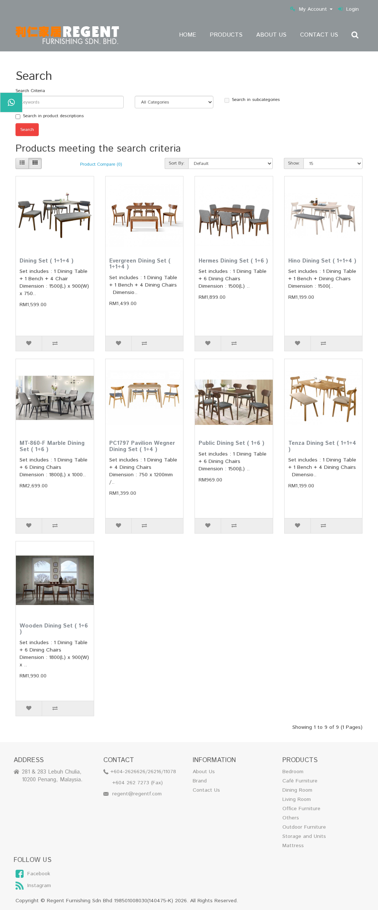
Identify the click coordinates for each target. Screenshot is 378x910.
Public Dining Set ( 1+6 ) (231, 443)
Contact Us (206, 790)
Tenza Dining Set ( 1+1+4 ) (322, 446)
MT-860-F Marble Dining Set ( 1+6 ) (52, 446)
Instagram (39, 885)
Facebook (38, 873)
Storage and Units (304, 836)
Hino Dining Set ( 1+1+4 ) (322, 261)
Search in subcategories (256, 100)
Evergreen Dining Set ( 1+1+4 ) (140, 264)
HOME (187, 35)
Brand (200, 781)
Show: (294, 163)
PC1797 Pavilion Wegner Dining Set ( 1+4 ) (142, 446)
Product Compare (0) (101, 164)
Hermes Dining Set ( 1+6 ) (233, 261)
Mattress (293, 845)
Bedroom (292, 771)
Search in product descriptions (53, 116)
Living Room (296, 799)
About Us (204, 771)
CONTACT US (319, 35)
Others (290, 818)
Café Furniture (299, 781)
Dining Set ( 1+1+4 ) (46, 261)
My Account (313, 9)
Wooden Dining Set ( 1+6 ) (54, 629)
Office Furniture (301, 808)
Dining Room (297, 790)
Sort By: (177, 163)
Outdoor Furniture (304, 827)
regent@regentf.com (137, 794)
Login (352, 9)
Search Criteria (30, 91)
